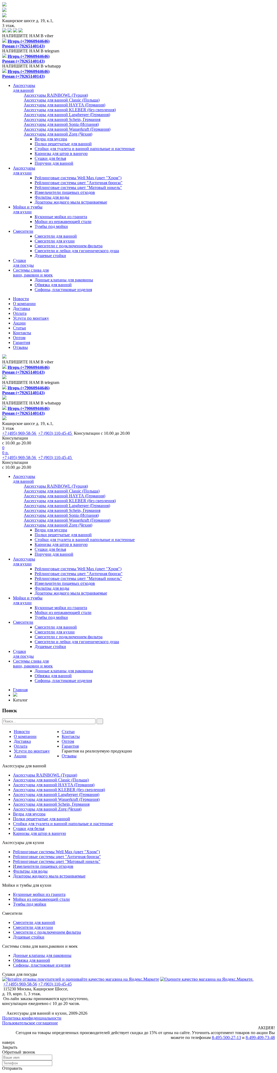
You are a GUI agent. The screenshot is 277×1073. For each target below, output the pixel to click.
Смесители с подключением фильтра (69, 246)
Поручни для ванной (54, 163)
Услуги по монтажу (31, 318)
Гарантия (21, 342)
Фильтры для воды (52, 197)
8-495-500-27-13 (226, 1037)
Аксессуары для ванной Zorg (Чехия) (47, 809)
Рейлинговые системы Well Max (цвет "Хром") (78, 178)
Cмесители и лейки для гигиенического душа (77, 250)
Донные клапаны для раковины (64, 280)
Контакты (22, 332)
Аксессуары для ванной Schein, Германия (51, 804)
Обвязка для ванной (53, 284)
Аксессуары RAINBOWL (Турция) (45, 775)
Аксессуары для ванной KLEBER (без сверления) (59, 789)
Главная (20, 689)
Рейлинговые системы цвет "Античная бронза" (79, 182)
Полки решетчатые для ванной (63, 143)
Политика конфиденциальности (31, 1018)
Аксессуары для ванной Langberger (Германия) (56, 794)
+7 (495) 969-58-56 (19, 433)
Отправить (12, 1068)
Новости (21, 298)
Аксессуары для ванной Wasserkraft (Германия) (56, 799)
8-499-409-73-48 (260, 1037)
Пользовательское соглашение (30, 1023)
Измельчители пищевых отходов (65, 192)
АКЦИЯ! (266, 1027)
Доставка (21, 308)
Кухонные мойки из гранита (61, 216)
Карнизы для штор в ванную (61, 153)
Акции (19, 323)
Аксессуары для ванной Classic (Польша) (51, 780)
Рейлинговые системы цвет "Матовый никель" (78, 187)
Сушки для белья (50, 158)
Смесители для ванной (56, 236)
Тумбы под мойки (51, 226)
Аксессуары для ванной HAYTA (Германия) (53, 784)
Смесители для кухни (55, 241)
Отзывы (20, 347)
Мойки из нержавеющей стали (63, 221)
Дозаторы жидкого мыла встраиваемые (71, 202)
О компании (24, 303)
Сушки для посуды (19, 974)
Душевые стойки (50, 255)
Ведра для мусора (51, 139)
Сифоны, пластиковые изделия (63, 289)
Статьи (19, 328)
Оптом (19, 337)
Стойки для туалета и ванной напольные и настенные (85, 148)
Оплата (20, 313)
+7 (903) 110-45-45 (55, 433)
